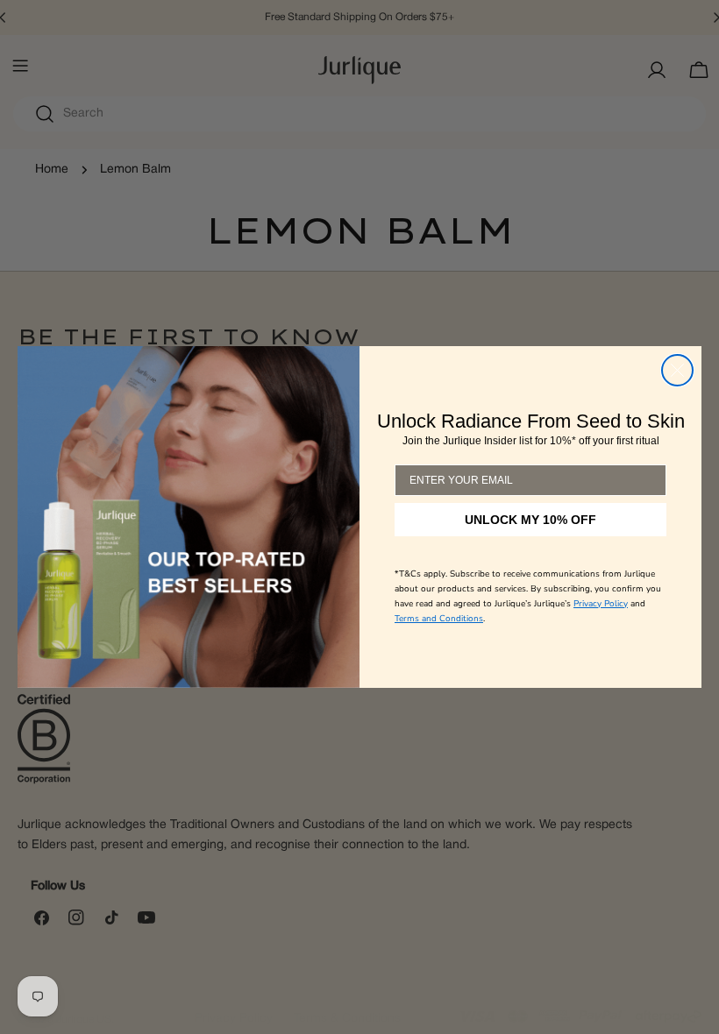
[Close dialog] (677, 370)
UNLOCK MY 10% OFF (530, 520)
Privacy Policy (600, 604)
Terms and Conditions (439, 619)
